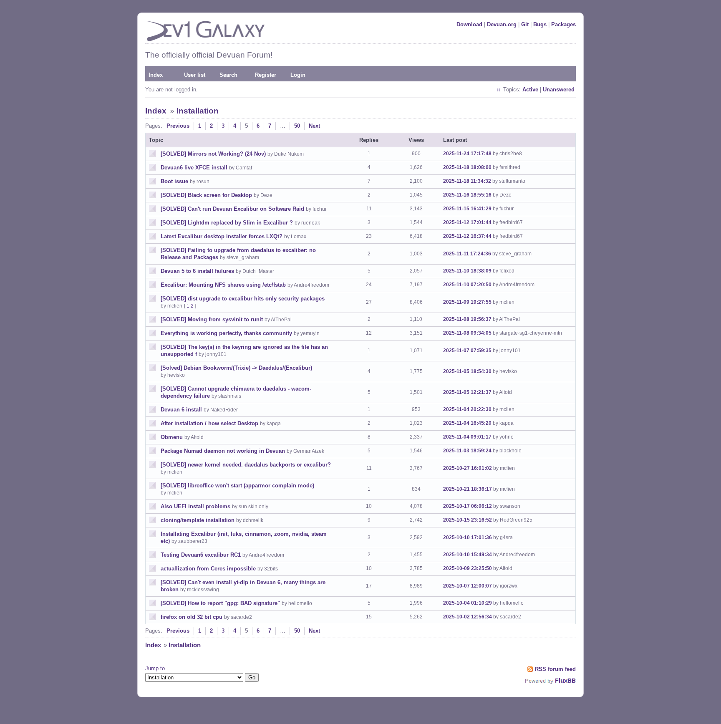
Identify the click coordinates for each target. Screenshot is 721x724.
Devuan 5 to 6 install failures (197, 271)
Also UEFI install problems (195, 506)
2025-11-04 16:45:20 (467, 423)
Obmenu (172, 437)
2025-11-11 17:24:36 (467, 254)
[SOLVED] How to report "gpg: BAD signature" (220, 603)
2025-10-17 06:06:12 (467, 506)
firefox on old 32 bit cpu (191, 617)
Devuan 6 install (181, 409)
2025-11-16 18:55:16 (467, 195)
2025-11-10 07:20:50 (467, 285)
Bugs (540, 24)
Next (314, 126)
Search (228, 75)
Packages (563, 24)
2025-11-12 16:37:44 (467, 236)
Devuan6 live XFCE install (194, 167)
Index (156, 75)
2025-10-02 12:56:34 (467, 617)
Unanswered (559, 89)
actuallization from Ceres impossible (208, 568)
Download (469, 24)
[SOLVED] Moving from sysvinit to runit (212, 319)
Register (265, 75)
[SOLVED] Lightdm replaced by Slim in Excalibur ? (227, 222)
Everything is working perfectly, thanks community (226, 333)
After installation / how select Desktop (209, 423)
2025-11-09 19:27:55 (467, 302)
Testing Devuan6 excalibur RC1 (201, 555)
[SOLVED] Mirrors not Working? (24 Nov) (213, 154)
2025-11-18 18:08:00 (467, 167)
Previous (177, 126)
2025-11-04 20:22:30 (467, 409)
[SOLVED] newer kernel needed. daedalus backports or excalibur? (246, 465)
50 (297, 126)
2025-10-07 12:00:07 (467, 586)
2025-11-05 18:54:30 (467, 371)
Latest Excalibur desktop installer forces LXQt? (221, 236)
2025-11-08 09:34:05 (467, 333)
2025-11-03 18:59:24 (467, 451)
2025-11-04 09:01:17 (467, 437)
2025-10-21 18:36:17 (467, 489)
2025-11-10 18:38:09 (467, 271)
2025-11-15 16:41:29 (467, 209)
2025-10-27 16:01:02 (467, 468)
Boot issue (174, 181)
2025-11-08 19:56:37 (467, 319)
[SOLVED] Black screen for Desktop (206, 195)
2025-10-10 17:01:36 (467, 537)
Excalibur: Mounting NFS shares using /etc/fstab (223, 285)
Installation (197, 110)
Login (297, 75)
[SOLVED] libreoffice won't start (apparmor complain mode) (237, 485)
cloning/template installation (197, 520)
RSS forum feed (555, 669)
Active (530, 89)
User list (194, 75)
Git (525, 24)
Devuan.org (502, 24)
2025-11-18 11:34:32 (467, 181)
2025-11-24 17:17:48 (467, 153)
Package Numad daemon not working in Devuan (223, 451)
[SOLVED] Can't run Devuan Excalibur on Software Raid (232, 209)
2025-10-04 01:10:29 (467, 603)
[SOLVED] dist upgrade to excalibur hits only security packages (243, 298)
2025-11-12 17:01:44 (467, 222)
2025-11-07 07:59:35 (467, 350)
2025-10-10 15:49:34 (467, 555)
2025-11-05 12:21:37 (467, 392)
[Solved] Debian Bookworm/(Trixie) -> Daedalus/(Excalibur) (236, 368)
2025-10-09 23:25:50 (467, 568)
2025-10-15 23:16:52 (467, 520)
